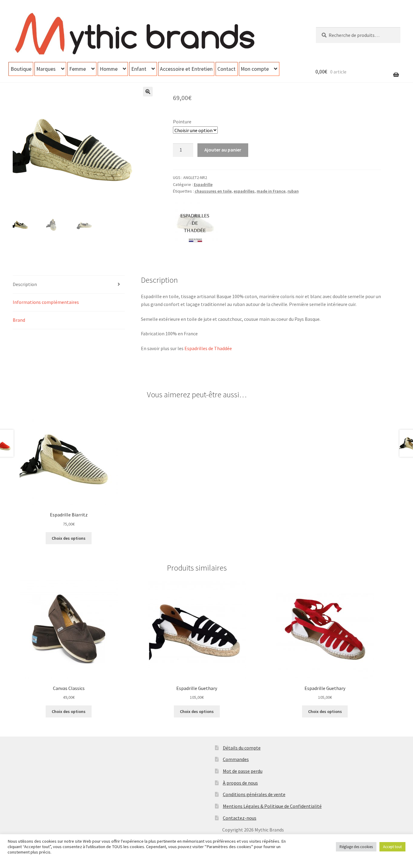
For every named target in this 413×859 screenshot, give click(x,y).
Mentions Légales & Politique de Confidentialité (272, 806)
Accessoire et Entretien (186, 69)
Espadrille (203, 184)
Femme (77, 69)
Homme (109, 69)
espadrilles (244, 191)
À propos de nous (240, 783)
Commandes (236, 759)
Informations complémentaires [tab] (46, 302)
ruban (293, 191)
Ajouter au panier (222, 150)
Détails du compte (242, 748)
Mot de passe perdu (242, 771)
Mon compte (255, 69)
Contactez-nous (239, 818)
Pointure (182, 122)
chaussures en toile (213, 191)
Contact (226, 69)
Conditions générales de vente (254, 794)
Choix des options (69, 538)
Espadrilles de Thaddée (208, 348)
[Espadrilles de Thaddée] (195, 222)
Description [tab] (25, 284)
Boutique (21, 69)
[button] (148, 91)
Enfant (138, 69)
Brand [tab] (19, 320)
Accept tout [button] (392, 846)
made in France (271, 191)
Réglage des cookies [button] (356, 846)
